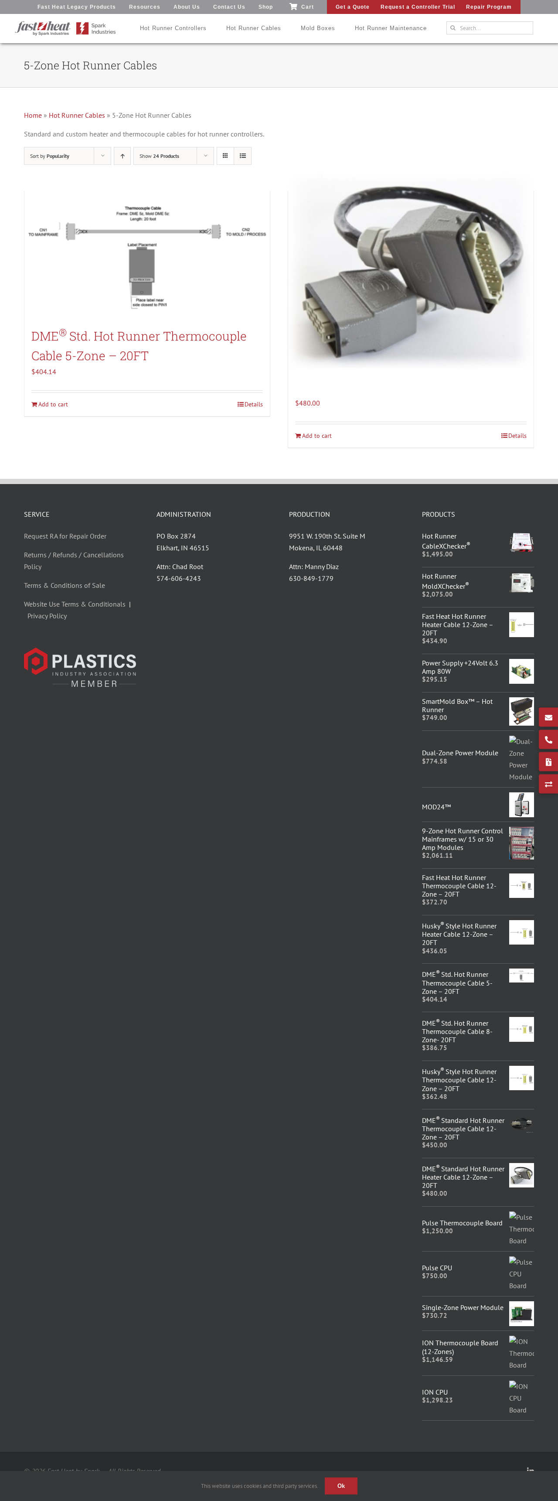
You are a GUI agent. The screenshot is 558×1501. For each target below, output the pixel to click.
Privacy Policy (47, 615)
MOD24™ (436, 806)
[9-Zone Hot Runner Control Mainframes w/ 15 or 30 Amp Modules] (521, 832)
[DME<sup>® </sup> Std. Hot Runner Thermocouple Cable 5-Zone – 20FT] (147, 254)
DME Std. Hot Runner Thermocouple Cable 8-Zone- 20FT (457, 1031)
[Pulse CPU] (521, 1262)
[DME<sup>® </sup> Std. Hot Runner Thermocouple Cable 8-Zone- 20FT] (521, 1022)
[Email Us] (548, 717)
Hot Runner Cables (77, 115)
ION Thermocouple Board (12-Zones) (460, 1346)
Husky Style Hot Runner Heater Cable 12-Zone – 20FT (459, 934)
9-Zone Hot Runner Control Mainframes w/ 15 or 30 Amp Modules (462, 839)
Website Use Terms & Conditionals (76, 604)
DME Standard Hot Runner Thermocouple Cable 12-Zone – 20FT (463, 1128)
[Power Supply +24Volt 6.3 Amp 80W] (521, 664)
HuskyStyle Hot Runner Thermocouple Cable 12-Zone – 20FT (459, 1079)
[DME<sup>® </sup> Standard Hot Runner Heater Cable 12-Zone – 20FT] (411, 270)
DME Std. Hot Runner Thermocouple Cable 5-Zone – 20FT (457, 982)
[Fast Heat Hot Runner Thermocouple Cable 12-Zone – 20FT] (521, 879)
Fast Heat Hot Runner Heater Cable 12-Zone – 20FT (457, 624)
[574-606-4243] (548, 739)
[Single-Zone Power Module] (521, 1307)
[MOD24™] (521, 798)
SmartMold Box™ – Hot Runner (457, 705)
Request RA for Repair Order (65, 536)
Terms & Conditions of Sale (64, 585)
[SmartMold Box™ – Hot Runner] (521, 703)
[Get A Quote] (548, 761)
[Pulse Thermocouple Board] (521, 1217)
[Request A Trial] (548, 784)
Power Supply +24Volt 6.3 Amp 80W (460, 666)
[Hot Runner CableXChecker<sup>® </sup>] (521, 537)
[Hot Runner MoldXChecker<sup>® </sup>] (521, 577)
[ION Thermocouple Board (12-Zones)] (521, 1341)
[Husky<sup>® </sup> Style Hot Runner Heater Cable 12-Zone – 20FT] (521, 925)
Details (254, 404)
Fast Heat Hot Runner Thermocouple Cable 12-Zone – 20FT (459, 885)
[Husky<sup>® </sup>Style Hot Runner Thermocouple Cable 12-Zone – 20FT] (521, 1071)
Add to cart (53, 404)
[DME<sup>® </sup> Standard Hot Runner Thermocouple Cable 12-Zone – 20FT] (521, 1120)
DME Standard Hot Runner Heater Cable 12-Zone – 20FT (463, 1177)
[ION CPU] (521, 1386)
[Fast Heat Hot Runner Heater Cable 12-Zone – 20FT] (521, 618)
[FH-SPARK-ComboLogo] (65, 24)
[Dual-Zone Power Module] (521, 741)
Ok (341, 1486)
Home (33, 115)
